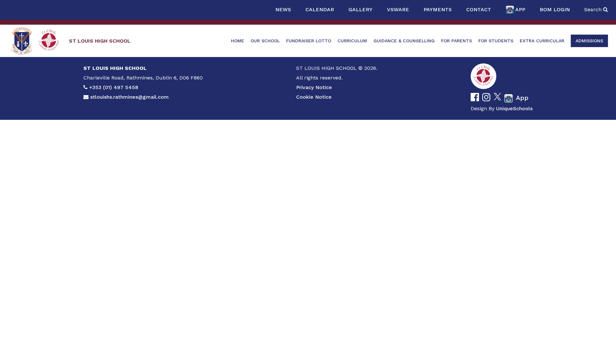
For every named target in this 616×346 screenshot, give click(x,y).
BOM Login (555, 9)
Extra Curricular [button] (542, 40)
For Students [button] (495, 40)
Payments (438, 9)
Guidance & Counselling (404, 40)
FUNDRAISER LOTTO (308, 40)
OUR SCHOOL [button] (265, 40)
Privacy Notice (314, 87)
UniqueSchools (514, 108)
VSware (398, 9)
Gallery (360, 9)
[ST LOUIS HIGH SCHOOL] (21, 41)
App (520, 9)
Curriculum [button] (352, 40)
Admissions (589, 40)
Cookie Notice (314, 97)
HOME (237, 40)
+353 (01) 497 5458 (113, 87)
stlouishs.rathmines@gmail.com (129, 97)
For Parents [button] (456, 40)
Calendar (319, 9)
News (283, 9)
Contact (478, 9)
